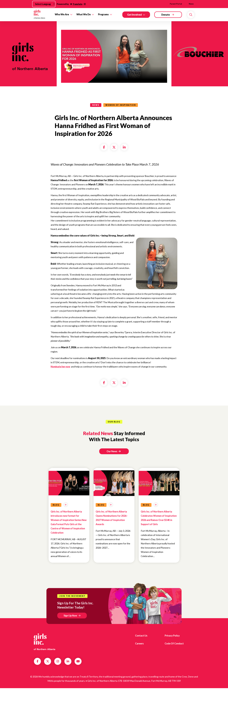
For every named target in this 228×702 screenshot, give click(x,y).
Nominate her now (60, 366)
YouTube (78, 661)
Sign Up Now (70, 615)
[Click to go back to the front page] (42, 15)
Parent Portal (176, 4)
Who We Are (62, 14)
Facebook (37, 661)
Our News (112, 451)
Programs (103, 14)
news (95, 105)
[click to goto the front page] (44, 641)
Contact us (141, 635)
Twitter (47, 661)
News (191, 4)
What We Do (83, 14)
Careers (139, 643)
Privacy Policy (172, 635)
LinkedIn (68, 661)
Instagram (58, 661)
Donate (165, 14)
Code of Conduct (174, 643)
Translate (77, 4)
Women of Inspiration (120, 105)
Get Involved (134, 14)
